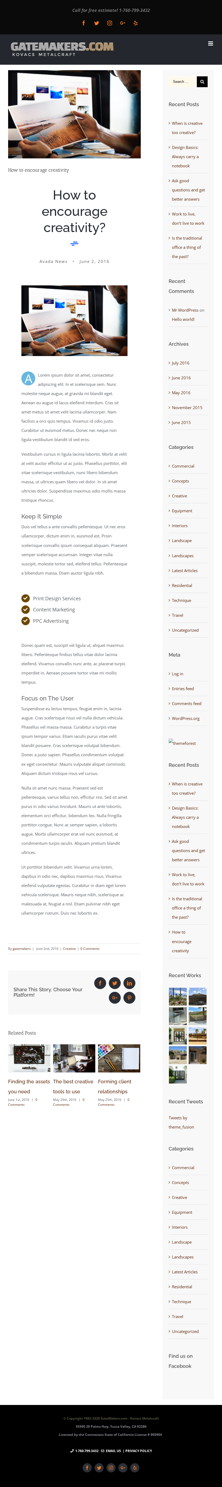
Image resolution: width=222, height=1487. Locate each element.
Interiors (180, 525)
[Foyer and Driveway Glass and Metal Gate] (178, 1055)
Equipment (182, 510)
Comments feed (186, 703)
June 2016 (181, 377)
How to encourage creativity (181, 941)
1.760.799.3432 (86, 1451)
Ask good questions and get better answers (188, 190)
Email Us (112, 1451)
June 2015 (181, 422)
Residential (182, 585)
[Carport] (197, 996)
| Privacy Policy (137, 1451)
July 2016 (181, 363)
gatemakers (22, 948)
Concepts (180, 481)
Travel (177, 615)
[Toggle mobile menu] (211, 43)
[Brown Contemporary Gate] (197, 1016)
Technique (181, 600)
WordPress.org (186, 718)
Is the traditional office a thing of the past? (187, 247)
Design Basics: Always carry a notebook (185, 156)
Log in (177, 673)
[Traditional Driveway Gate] (197, 1035)
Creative (69, 948)
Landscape (182, 540)
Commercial (183, 466)
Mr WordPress (185, 310)
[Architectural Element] (178, 996)
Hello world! (183, 319)
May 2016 (181, 392)
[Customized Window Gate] (178, 1035)
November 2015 (187, 407)
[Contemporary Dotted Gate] (197, 1055)
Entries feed (183, 688)
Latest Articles (185, 570)
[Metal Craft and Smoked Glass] (178, 1074)
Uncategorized (185, 630)
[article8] (74, 290)
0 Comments (90, 948)
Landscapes (183, 555)
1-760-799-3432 (134, 10)
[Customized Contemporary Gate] (178, 1016)
